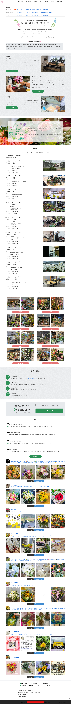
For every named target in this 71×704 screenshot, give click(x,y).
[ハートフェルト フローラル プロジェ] (13, 496)
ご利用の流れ (24, 685)
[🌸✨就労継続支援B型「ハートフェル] (58, 668)
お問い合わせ (45, 683)
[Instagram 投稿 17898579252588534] (13, 472)
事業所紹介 (34, 683)
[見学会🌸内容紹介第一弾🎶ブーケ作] (43, 668)
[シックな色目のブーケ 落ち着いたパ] (58, 594)
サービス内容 (24, 683)
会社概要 (31, 685)
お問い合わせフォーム (32, 378)
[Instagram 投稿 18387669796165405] (13, 594)
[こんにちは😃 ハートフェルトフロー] (13, 643)
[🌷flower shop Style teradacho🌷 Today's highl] (13, 570)
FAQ (38, 685)
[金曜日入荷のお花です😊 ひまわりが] (58, 521)
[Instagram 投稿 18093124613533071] (28, 594)
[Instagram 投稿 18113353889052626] (28, 472)
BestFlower (48, 685)
